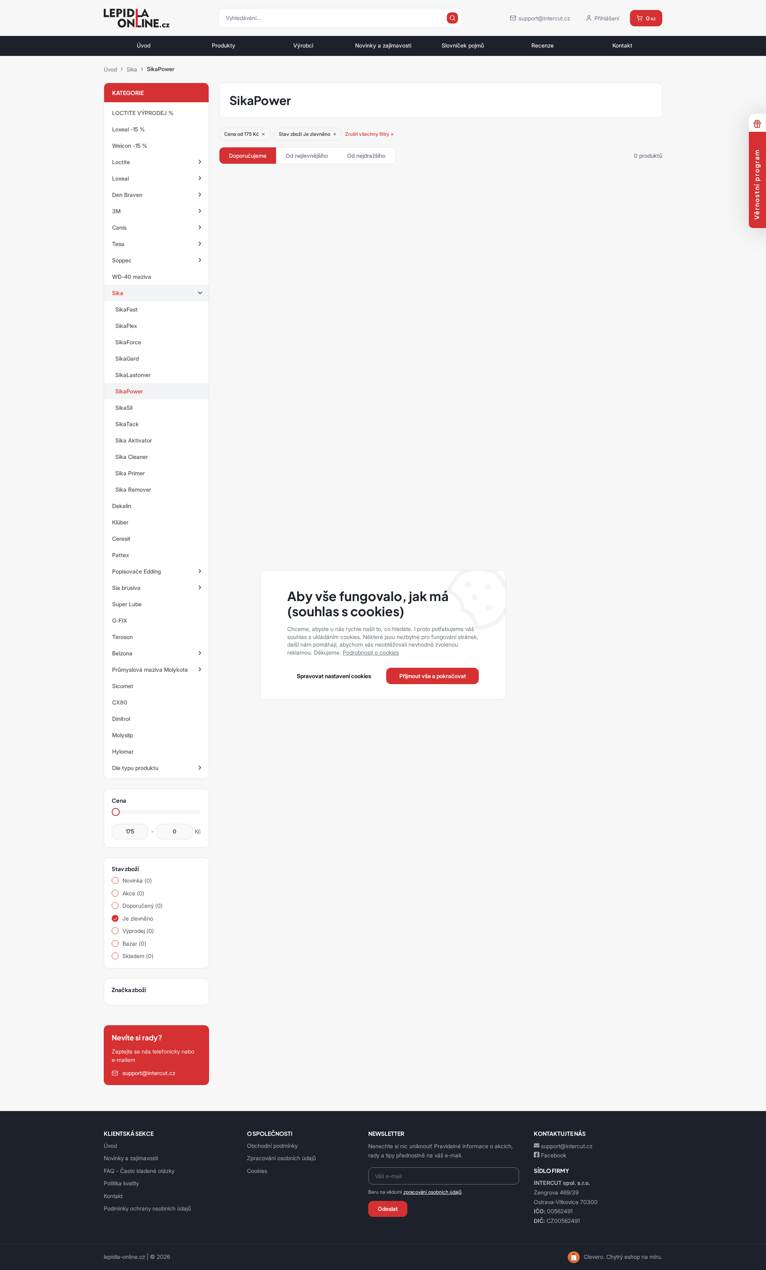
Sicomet (122, 686)
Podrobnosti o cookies (371, 652)
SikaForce (128, 342)
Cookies (257, 1170)
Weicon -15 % (129, 145)
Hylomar (123, 751)
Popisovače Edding (136, 571)
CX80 (119, 702)
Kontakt (622, 45)
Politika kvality (121, 1183)
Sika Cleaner (131, 456)
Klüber (120, 522)
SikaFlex (126, 325)
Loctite (121, 162)
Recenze (542, 45)
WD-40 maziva (131, 276)
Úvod (143, 45)
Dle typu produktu (135, 767)
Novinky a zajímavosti (383, 45)
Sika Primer (130, 473)
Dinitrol (121, 718)
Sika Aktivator (133, 440)
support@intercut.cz (566, 1146)
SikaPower (129, 391)
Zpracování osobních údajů (281, 1158)
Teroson (122, 636)
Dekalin (121, 505)
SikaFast (126, 309)
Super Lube (127, 604)
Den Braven (127, 194)
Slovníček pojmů (463, 45)
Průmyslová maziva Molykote (150, 669)
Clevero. (594, 1257)
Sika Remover (133, 489)
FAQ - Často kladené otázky (139, 1170)
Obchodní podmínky (272, 1145)
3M (116, 211)
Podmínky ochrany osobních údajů (147, 1208)
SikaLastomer (133, 374)
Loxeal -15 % (128, 129)
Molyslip (122, 735)
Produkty (223, 45)
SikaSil (123, 407)
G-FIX (119, 620)
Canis (119, 227)
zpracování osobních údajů (432, 1192)
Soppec (122, 260)
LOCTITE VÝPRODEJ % (143, 112)
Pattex (120, 555)
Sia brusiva (126, 587)
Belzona (122, 653)
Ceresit (121, 538)
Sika (131, 69)
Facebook (553, 1155)
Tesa (118, 243)
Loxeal (120, 178)
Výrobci (303, 45)
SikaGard (127, 358)
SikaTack (127, 424)
